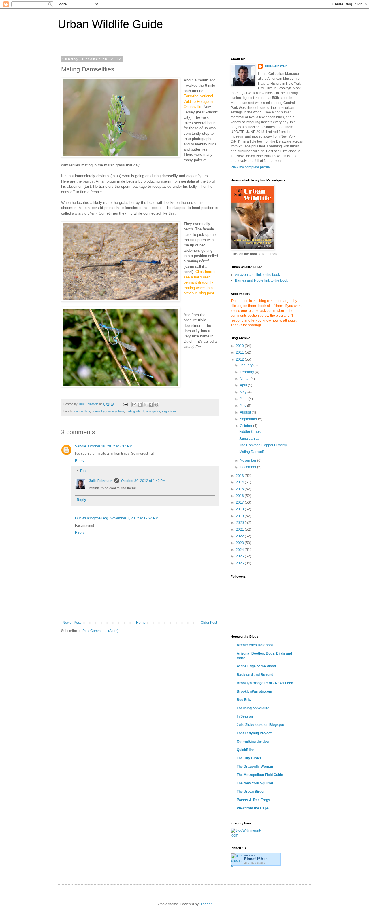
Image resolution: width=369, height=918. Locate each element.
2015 (240, 489)
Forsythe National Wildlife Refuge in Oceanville (198, 101)
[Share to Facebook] (151, 404)
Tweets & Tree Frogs (253, 800)
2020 (240, 523)
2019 (240, 516)
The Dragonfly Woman (255, 767)
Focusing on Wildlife (253, 708)
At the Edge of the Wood (256, 666)
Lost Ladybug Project (254, 733)
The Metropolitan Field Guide (260, 775)
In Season (245, 716)
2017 (240, 502)
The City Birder (249, 758)
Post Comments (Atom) (100, 631)
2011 (240, 352)
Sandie (80, 446)
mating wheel (135, 411)
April (244, 385)
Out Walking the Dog (91, 518)
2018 (240, 509)
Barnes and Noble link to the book (261, 280)
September (249, 419)
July (243, 406)
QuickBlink (246, 750)
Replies (86, 471)
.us (256, 859)
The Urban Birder (251, 792)
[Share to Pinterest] (156, 404)
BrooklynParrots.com (254, 691)
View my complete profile (250, 167)
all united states (254, 862)
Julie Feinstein (100, 481)
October (246, 426)
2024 (240, 550)
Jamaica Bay (249, 439)
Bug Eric (244, 700)
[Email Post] (125, 404)
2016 (240, 496)
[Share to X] (145, 404)
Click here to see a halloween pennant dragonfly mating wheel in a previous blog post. (200, 282)
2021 (240, 530)
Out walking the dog (253, 741)
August (246, 412)
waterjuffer (153, 411)
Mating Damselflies (254, 452)
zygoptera (169, 411)
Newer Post (72, 623)
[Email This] (134, 404)
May (243, 392)
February (247, 372)
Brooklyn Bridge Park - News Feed (265, 683)
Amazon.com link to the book (257, 275)
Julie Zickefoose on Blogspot (260, 725)
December (248, 467)
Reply (79, 461)
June (244, 399)
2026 (240, 563)
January (246, 365)
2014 (240, 482)
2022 (240, 536)
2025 (240, 556)
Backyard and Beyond (255, 675)
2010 (240, 346)
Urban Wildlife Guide (110, 24)
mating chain (115, 411)
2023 (240, 543)
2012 (240, 359)
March (245, 379)
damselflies (82, 411)
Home (141, 623)
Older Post (209, 623)
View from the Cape (253, 808)
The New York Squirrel (255, 783)
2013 (240, 476)
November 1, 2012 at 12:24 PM (134, 518)
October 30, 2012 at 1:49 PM (143, 481)
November (248, 460)
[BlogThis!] (140, 404)
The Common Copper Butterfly (263, 445)
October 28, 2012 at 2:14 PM (110, 446)
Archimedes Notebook (255, 645)
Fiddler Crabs (250, 432)
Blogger (205, 904)
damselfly (98, 411)
